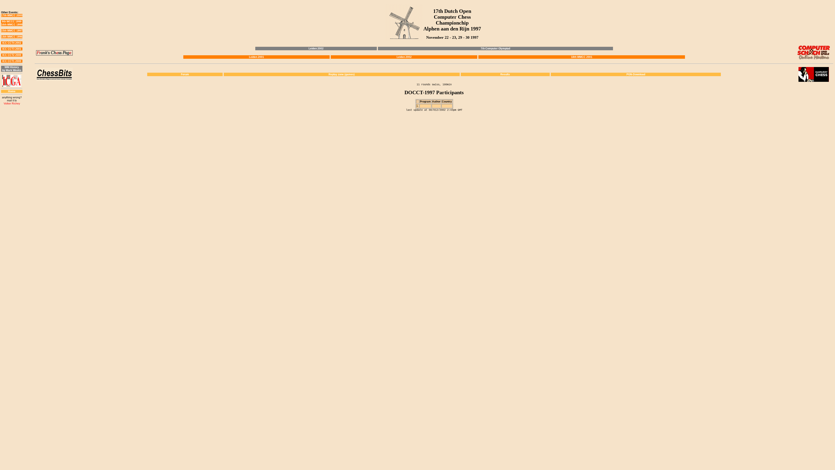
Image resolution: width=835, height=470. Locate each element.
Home (11, 91)
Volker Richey (12, 103)
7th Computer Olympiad (495, 48)
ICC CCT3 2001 (11, 48)
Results (505, 74)
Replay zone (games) (342, 74)
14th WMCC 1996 (11, 36)
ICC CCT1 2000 (11, 61)
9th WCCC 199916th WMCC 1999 (11, 23)
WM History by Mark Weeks (11, 69)
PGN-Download (635, 74)
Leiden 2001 (256, 57)
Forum (185, 74)
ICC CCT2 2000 (11, 55)
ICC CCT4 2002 (11, 42)
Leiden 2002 (316, 48)
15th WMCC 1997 (11, 30)
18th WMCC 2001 (581, 57)
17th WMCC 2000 (11, 15)
